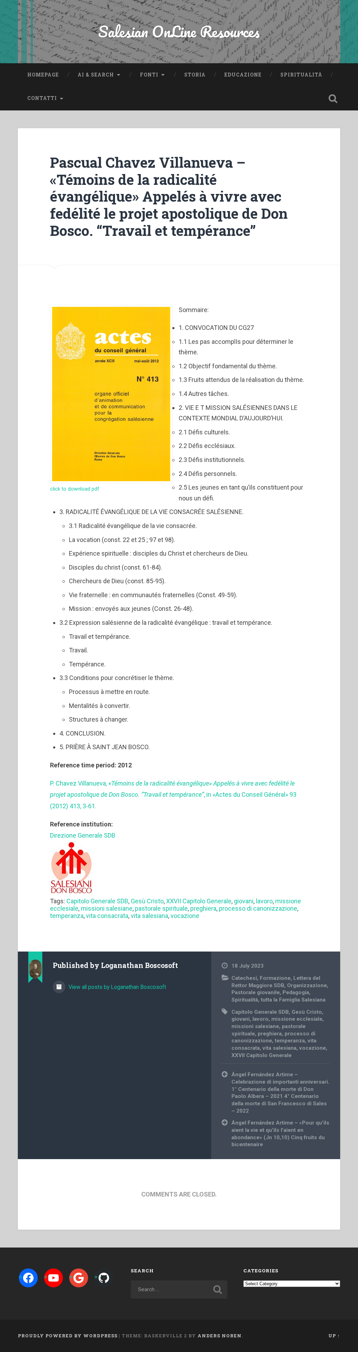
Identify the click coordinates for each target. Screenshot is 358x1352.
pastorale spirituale (161, 908)
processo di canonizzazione (258, 908)
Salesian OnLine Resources (179, 31)
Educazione (243, 75)
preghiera (203, 908)
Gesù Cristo (147, 901)
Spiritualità (301, 75)
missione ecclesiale (296, 1019)
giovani (243, 901)
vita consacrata (107, 915)
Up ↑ (334, 1335)
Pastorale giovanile (255, 992)
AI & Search (96, 75)
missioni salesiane (107, 908)
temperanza (67, 915)
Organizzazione (307, 985)
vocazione (185, 915)
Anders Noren (220, 1335)
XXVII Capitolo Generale (198, 901)
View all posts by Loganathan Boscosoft (116, 987)
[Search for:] (179, 1289)
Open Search (333, 98)
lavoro (264, 901)
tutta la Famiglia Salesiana (293, 1000)
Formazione (275, 978)
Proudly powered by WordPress (67, 1335)
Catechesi (244, 978)
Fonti (149, 75)
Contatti (42, 98)
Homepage (43, 75)
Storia (195, 75)
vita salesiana (149, 915)
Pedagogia (295, 992)
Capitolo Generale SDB (97, 901)
